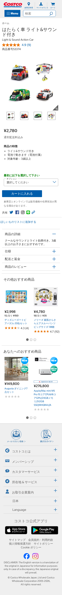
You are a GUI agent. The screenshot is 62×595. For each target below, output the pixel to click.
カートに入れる (22, 194)
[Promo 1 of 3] (27, 340)
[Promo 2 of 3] (31, 340)
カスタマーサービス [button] (26, 472)
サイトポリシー (43, 543)
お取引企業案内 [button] (23, 492)
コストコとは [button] (21, 451)
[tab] (31, 450)
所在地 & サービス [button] (24, 482)
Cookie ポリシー (31, 547)
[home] (13, 5)
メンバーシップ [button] (23, 461)
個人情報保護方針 (20, 543)
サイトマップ (17, 539)
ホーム (5, 23)
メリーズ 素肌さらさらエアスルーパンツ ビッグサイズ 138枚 (45, 323)
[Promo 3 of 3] (34, 340)
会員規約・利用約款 (40, 539)
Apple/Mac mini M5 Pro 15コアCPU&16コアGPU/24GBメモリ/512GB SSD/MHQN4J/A (45, 397)
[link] (11, 212)
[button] (52, 13)
